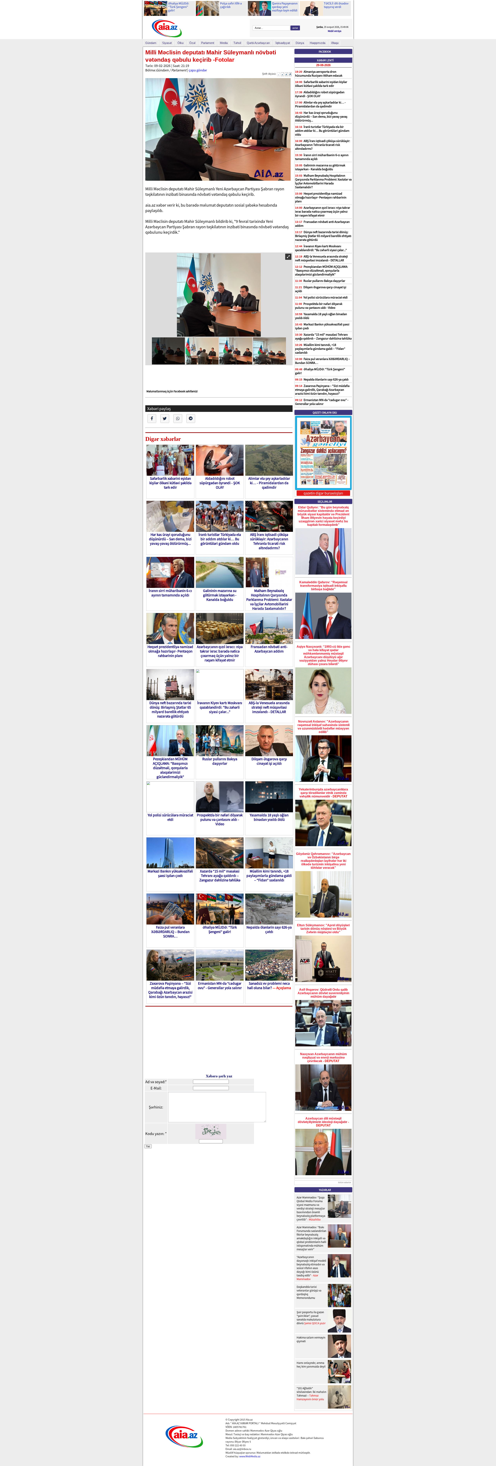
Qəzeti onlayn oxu (325, 412)
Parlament (207, 42)
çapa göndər (198, 70)
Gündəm (150, 42)
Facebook (325, 51)
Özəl (192, 42)
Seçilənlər (325, 501)
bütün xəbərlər (344, 1182)
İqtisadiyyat (283, 42)
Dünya (300, 42)
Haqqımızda (317, 42)
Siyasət (167, 42)
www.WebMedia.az (249, 1456)
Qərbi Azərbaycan (258, 42)
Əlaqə (334, 42)
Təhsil (237, 42)
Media (224, 42)
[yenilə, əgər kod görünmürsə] (210, 1137)
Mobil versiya (334, 31)
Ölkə (180, 42)
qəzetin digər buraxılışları (323, 493)
